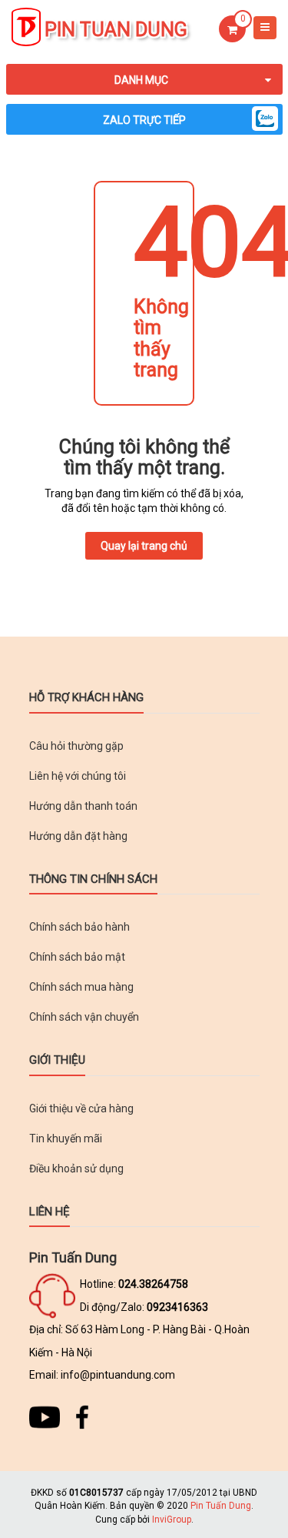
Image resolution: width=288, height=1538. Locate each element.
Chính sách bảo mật (77, 957)
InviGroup (171, 1519)
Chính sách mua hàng (81, 987)
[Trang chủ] (26, 28)
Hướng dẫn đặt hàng (78, 836)
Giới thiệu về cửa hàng (81, 1108)
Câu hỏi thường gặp (76, 746)
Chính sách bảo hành (79, 927)
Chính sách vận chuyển (84, 1017)
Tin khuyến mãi (65, 1138)
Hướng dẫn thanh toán (83, 806)
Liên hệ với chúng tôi (77, 776)
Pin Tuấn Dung (220, 1505)
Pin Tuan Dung (116, 29)
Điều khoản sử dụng (76, 1168)
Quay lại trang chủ (144, 546)
